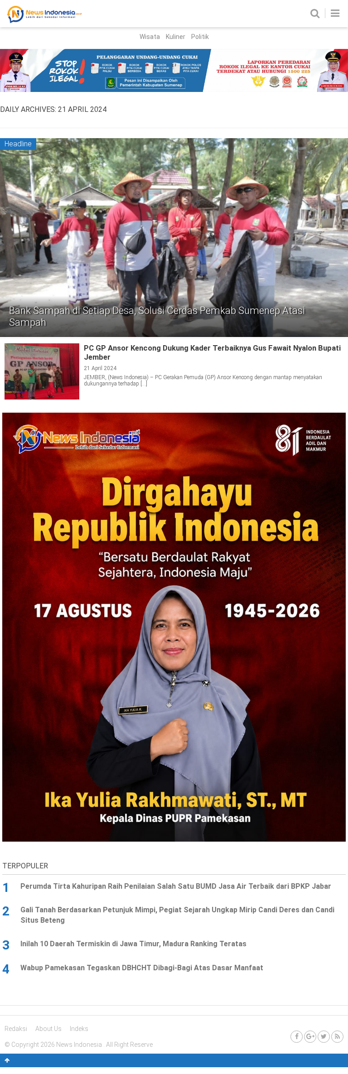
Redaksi (16, 1028)
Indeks (79, 1028)
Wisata (150, 36)
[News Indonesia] (44, 20)
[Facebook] (296, 1037)
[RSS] (337, 1037)
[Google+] (310, 1037)
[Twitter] (324, 1037)
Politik (200, 36)
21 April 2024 (100, 368)
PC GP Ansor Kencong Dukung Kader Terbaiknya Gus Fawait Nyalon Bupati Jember (212, 352)
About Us (48, 1028)
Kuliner (175, 36)
